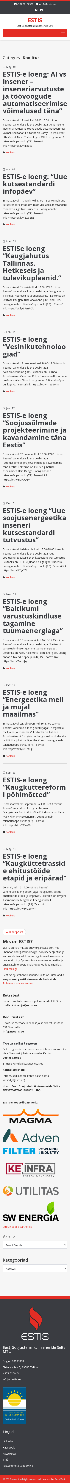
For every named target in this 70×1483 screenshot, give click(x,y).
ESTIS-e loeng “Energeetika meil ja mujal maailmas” (33, 703)
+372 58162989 (25, 4)
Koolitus (10, 152)
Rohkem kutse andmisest (18, 983)
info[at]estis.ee (47, 4)
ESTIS (35, 20)
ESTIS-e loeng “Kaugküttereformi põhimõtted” (34, 787)
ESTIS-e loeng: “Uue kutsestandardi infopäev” (35, 184)
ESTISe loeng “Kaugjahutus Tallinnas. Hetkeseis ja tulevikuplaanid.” (32, 263)
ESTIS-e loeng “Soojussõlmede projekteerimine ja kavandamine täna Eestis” (34, 430)
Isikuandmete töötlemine (18, 1465)
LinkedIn (8, 1441)
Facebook (9, 1447)
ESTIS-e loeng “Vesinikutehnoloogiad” (34, 346)
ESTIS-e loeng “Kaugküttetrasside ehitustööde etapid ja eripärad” (34, 867)
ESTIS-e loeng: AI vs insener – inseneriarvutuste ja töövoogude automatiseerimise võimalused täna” (35, 92)
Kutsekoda (9, 1453)
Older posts (14, 932)
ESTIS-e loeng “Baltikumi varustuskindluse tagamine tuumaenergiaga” (33, 616)
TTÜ (5, 1459)
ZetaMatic (60, 1479)
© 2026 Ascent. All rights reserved (22, 1479)
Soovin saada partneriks (17, 1226)
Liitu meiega (10, 969)
